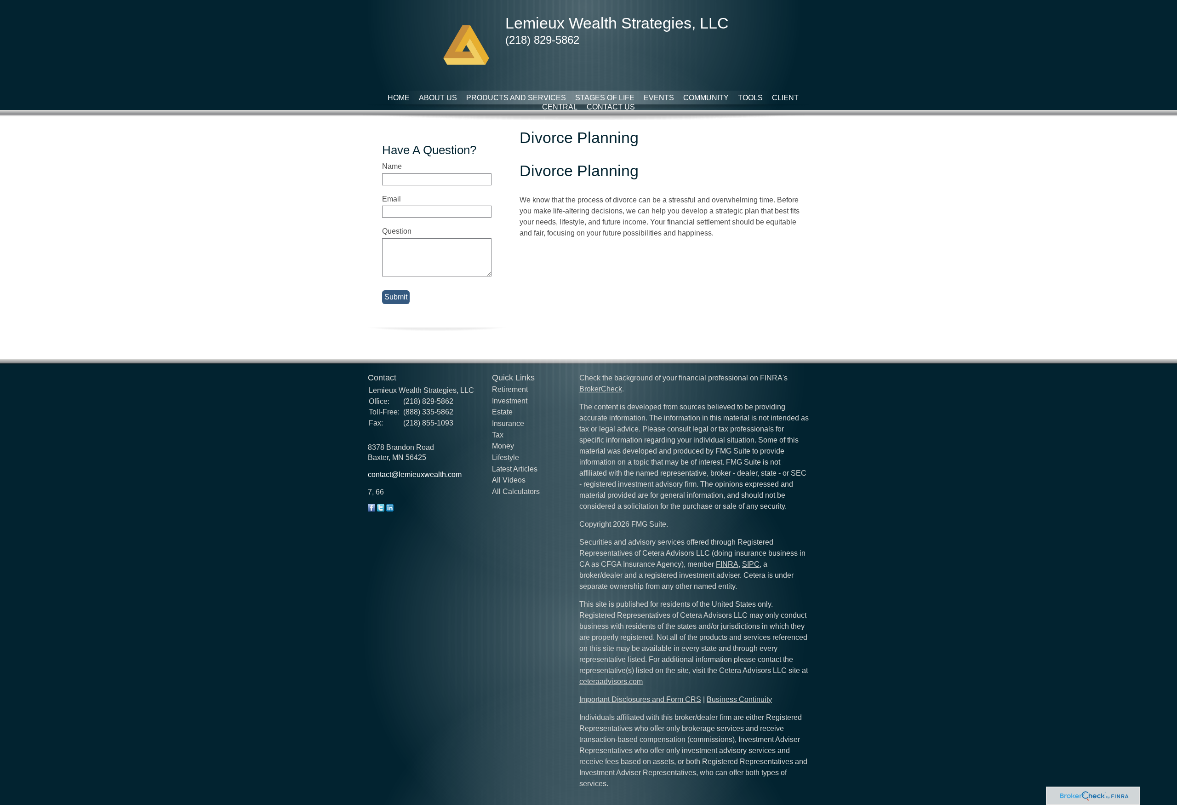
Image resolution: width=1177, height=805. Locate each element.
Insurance (508, 423)
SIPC (751, 564)
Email (391, 199)
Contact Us (611, 107)
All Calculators (516, 491)
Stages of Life (604, 98)
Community (706, 98)
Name (392, 166)
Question (396, 231)
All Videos (509, 480)
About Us (438, 98)
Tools (750, 98)
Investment (509, 401)
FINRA (727, 564)
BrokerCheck (600, 389)
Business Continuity (739, 699)
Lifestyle (505, 457)
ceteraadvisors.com (611, 681)
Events (659, 98)
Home (399, 98)
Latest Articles (514, 469)
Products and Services (516, 98)
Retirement (510, 389)
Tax (497, 435)
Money (503, 446)
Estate (502, 412)
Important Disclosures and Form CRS (640, 699)
